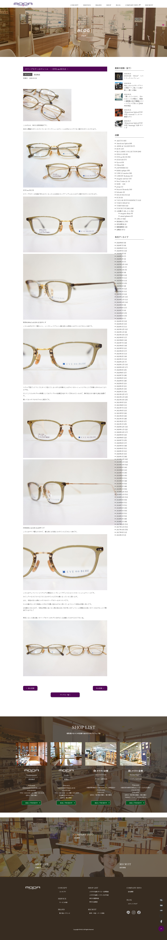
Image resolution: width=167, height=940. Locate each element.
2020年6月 (120, 443)
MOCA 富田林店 (94, 898)
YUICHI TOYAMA (123, 208)
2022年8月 (120, 372)
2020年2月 (120, 454)
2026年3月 (120, 256)
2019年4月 (120, 481)
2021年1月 (120, 424)
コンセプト (62, 892)
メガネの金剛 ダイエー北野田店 (99, 892)
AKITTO (119, 140)
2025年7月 (120, 278)
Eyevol (119, 162)
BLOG (118, 5)
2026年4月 (120, 253)
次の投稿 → (100, 688)
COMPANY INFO (131, 5)
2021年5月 (120, 413)
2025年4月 (120, 286)
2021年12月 (120, 394)
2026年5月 (120, 251)
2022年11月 (120, 364)
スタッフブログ (132, 904)
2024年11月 (120, 299)
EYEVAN (120, 159)
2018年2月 (120, 519)
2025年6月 (120, 280)
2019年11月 (120, 462)
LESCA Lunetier (122, 173)
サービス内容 (63, 902)
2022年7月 (120, 375)
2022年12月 (120, 362)
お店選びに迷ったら (123, 211)
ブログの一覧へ (65, 695)
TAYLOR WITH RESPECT (126, 200)
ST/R (118, 197)
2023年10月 (120, 335)
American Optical (123, 143)
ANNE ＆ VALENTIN (124, 146)
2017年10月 (120, 529)
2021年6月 (120, 410)
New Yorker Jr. (122, 181)
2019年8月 (120, 470)
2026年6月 (120, 248)
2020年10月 (120, 432)
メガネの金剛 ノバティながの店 (99, 895)
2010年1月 (120, 535)
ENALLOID (120, 154)
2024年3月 (120, 321)
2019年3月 (120, 483)
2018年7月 (120, 505)
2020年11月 (120, 429)
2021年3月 (120, 418)
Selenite (119, 192)
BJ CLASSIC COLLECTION (126, 151)
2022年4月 (120, 383)
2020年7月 (120, 440)
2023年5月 (120, 348)
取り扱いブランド (64, 913)
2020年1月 (120, 456)
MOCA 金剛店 (93, 902)
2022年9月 (120, 370)
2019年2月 (120, 486)
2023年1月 (120, 359)
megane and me (122, 178)
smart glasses (125, 216)
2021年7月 (120, 408)
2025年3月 (120, 288)
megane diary (125, 213)
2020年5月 (120, 445)
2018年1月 (120, 521)
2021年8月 (120, 405)
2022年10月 (120, 367)
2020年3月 (120, 451)
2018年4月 (120, 513)
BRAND (98, 5)
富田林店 (37, 74)
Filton (118, 165)
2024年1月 (120, 326)
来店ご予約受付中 (31, 803)
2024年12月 (120, 297)
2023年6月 (120, 345)
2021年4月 (120, 416)
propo (118, 187)
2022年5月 (120, 381)
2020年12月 (120, 427)
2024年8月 (120, 307)
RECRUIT (149, 5)
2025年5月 (120, 283)
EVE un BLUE (121, 157)
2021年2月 (120, 421)
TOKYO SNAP (121, 203)
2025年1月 (120, 294)
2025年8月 (120, 275)
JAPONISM (120, 168)
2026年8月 (120, 242)
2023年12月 (120, 329)
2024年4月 (120, 318)
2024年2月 (120, 324)
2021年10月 (120, 399)
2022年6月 (120, 378)
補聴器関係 (120, 227)
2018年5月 (120, 510)
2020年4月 (120, 448)
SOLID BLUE (121, 195)
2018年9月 (120, 500)
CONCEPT (74, 5)
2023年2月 (120, 356)
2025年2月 (120, 291)
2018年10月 (120, 497)
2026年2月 (120, 259)
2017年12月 (120, 524)
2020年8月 (120, 437)
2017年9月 (120, 532)
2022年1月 (120, 391)
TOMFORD (120, 205)
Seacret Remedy (122, 189)
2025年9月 (120, 272)
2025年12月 (120, 264)
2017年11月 (120, 527)
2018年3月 (120, 516)
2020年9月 (120, 435)
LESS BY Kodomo (123, 176)
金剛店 (118, 229)
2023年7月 (120, 343)
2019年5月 (120, 478)
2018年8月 (120, 502)
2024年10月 (120, 302)
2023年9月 (120, 337)
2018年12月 (120, 491)
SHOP (108, 5)
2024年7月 (120, 310)
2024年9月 (120, 305)
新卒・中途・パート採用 (96, 913)
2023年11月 (120, 332)
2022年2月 (120, 389)
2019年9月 (120, 467)
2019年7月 (120, 473)
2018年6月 (120, 508)
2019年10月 (120, 464)
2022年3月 (120, 386)
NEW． (119, 184)
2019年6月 (120, 475)
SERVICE (87, 5)
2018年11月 (120, 494)
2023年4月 (120, 351)
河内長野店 (120, 224)
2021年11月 (120, 397)
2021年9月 (120, 402)
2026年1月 (120, 261)
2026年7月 (120, 245)
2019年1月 (120, 489)
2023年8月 (120, 340)
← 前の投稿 (30, 688)
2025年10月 (120, 270)
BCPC (118, 149)
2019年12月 (120, 459)
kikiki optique (121, 170)
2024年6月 (120, 313)
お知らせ (119, 219)
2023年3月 (120, 353)
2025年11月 (120, 267)
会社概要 (130, 892)
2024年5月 (120, 316)
